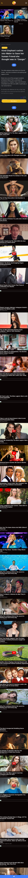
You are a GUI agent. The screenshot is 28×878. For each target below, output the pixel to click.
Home (4, 44)
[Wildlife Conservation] (14, 3)
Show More (14, 101)
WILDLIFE (8, 44)
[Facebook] (14, 65)
